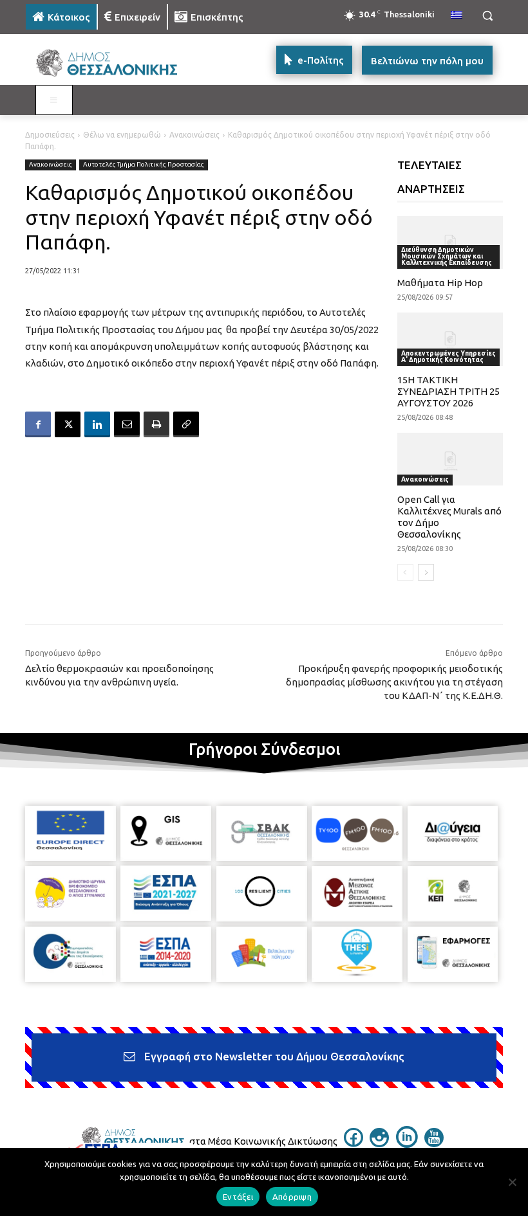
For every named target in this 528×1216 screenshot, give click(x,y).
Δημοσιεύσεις (50, 135)
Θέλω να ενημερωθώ (122, 135)
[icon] (353, 1143)
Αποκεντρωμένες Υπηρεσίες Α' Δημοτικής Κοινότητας (448, 356)
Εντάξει (238, 1196)
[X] (67, 424)
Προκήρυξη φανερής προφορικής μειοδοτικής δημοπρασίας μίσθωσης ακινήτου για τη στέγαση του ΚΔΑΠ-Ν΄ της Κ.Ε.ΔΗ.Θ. (394, 682)
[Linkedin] (97, 424)
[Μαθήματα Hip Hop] (450, 242)
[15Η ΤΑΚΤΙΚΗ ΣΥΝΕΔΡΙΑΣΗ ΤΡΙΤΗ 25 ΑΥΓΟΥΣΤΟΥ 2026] (450, 339)
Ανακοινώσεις (194, 135)
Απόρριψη (292, 1196)
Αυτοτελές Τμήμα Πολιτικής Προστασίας (143, 164)
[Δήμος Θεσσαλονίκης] (113, 63)
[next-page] (426, 572)
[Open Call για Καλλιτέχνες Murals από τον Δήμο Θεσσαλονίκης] (450, 459)
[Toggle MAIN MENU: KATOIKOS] (54, 100)
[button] (487, 16)
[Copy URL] (186, 424)
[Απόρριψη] (511, 1181)
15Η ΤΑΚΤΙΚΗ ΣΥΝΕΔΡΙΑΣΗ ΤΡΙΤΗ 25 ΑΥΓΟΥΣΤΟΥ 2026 (448, 391)
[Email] (127, 424)
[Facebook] (38, 424)
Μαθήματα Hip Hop (440, 282)
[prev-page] (405, 572)
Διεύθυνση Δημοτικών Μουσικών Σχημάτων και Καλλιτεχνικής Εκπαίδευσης (446, 256)
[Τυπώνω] (156, 424)
